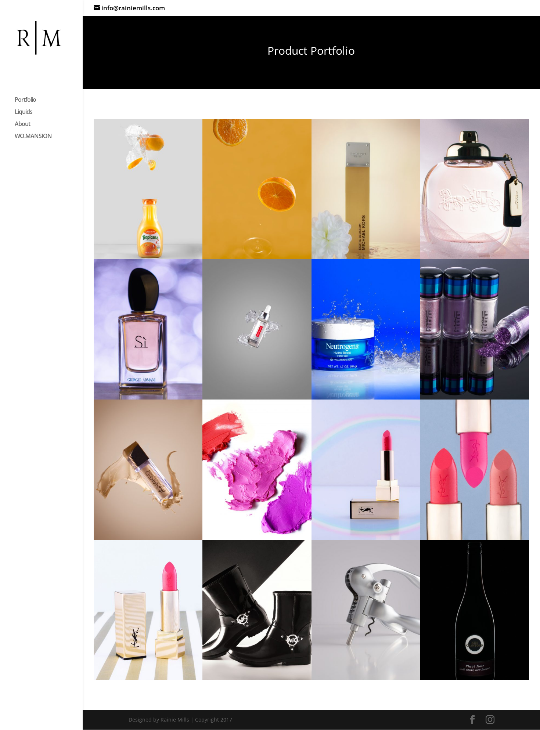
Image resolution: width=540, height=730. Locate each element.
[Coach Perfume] (474, 257)
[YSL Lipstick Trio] (474, 537)
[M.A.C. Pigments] (474, 397)
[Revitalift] (256, 397)
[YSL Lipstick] (366, 537)
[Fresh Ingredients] (148, 257)
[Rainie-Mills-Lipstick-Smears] (256, 537)
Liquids (23, 112)
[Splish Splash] (366, 397)
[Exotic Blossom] (366, 257)
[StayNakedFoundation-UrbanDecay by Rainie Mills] (148, 537)
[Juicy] (256, 257)
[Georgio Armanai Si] (148, 397)
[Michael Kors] (256, 678)
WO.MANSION (33, 136)
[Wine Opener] (366, 678)
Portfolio (25, 100)
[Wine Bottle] (474, 678)
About (22, 124)
